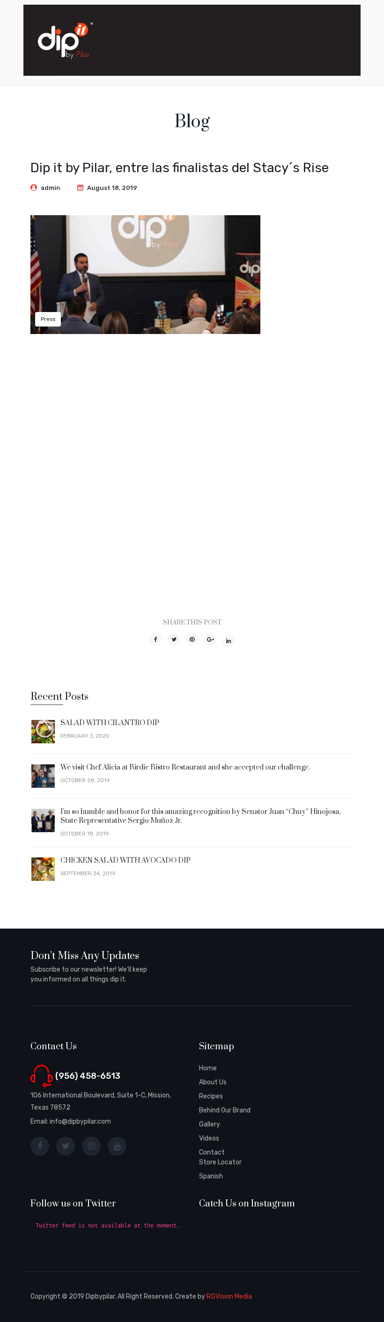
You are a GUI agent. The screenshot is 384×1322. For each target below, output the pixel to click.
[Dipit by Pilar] (65, 40)
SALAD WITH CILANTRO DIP (109, 723)
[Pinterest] (192, 639)
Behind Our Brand (225, 1110)
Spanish (211, 1176)
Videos (209, 1138)
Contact (212, 1152)
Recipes (211, 1096)
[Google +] (210, 639)
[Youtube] (117, 1146)
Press (48, 319)
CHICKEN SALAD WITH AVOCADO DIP (125, 860)
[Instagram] (91, 1146)
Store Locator (220, 1162)
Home (208, 1068)
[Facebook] (155, 639)
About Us (213, 1082)
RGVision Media (229, 1296)
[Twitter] (174, 639)
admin (50, 187)
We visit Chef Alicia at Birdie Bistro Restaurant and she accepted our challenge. (185, 767)
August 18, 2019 (112, 187)
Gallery (209, 1124)
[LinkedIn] (228, 641)
